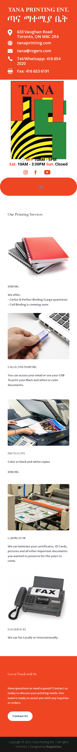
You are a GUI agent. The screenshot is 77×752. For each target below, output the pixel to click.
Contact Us (20, 716)
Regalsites (54, 746)
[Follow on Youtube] (47, 172)
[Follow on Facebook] (35, 172)
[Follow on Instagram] (25, 172)
